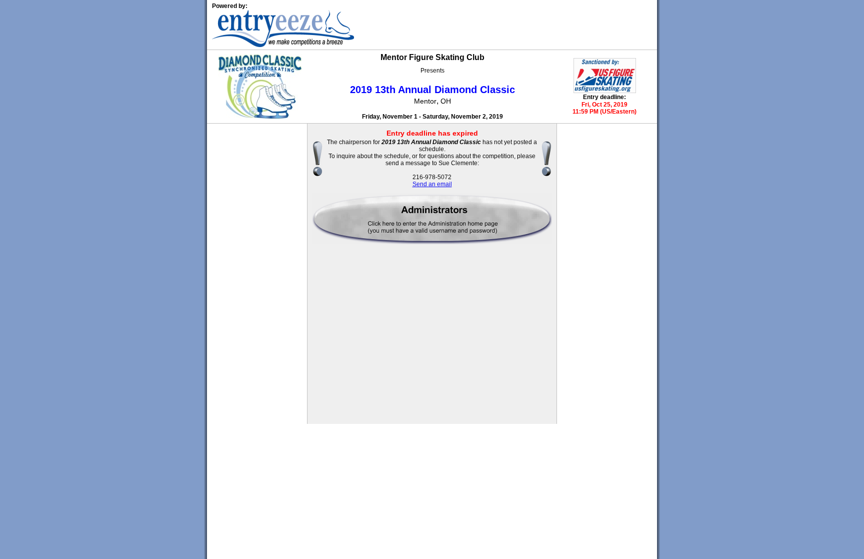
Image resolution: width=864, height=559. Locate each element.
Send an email (432, 184)
